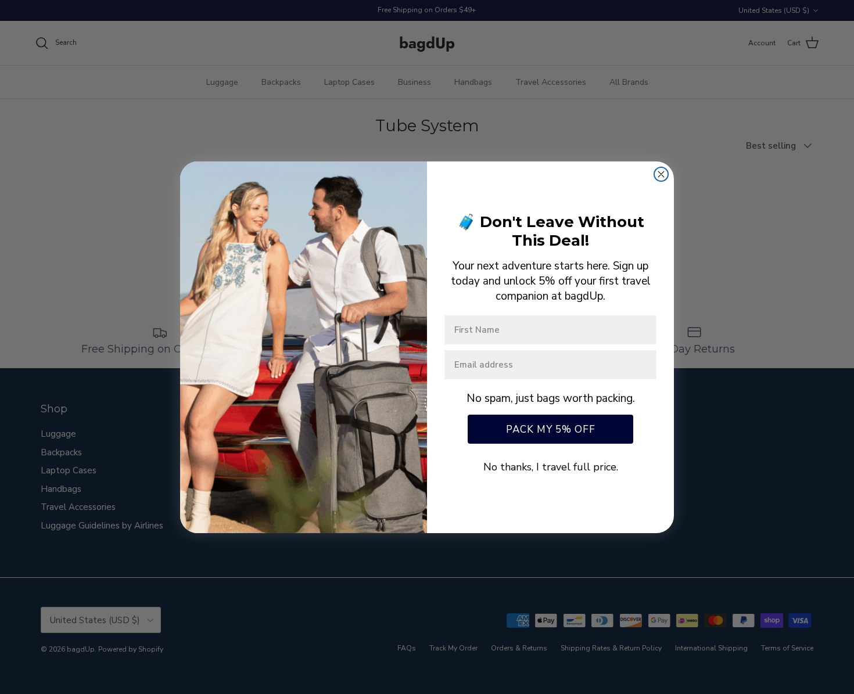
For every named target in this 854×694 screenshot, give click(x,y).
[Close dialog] (661, 174)
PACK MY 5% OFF (550, 429)
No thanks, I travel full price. (550, 467)
